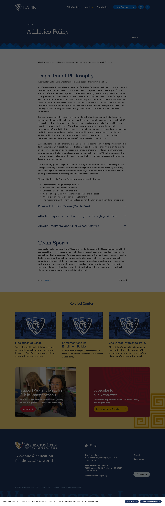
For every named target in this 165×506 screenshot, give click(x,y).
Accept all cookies (131, 501)
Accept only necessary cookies (151, 501)
